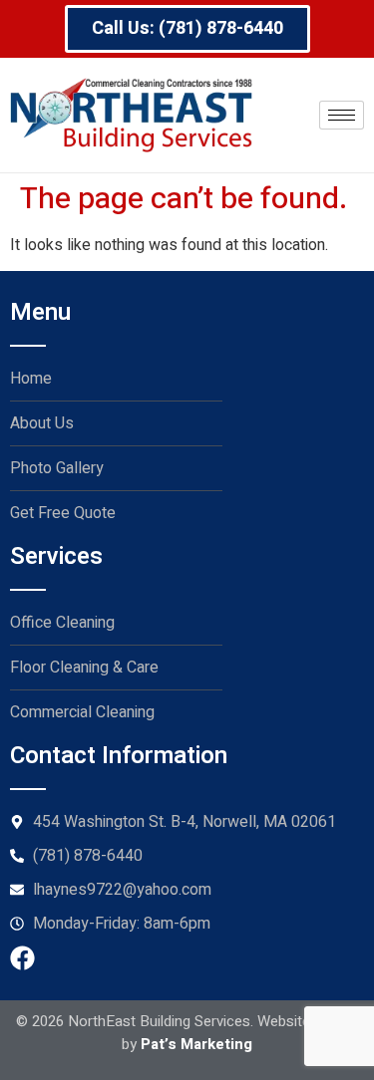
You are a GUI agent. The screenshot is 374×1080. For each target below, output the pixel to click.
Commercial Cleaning (82, 712)
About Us (42, 423)
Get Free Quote (63, 513)
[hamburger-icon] (341, 115)
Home (31, 379)
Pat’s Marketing (196, 1044)
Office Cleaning (62, 623)
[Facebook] (22, 957)
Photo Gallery (57, 468)
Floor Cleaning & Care (84, 667)
